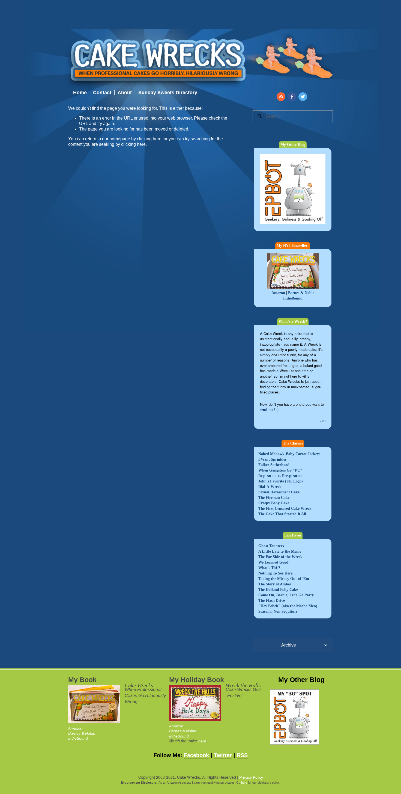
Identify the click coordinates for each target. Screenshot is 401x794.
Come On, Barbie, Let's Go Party (286, 595)
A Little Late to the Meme (279, 551)
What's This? (269, 568)
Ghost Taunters (271, 546)
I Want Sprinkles (272, 459)
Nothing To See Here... (277, 573)
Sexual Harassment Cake (279, 492)
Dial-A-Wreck (270, 487)
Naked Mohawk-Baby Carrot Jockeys (289, 454)
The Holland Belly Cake (278, 590)
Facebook (196, 755)
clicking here (149, 139)
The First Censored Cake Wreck (285, 508)
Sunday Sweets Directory (167, 92)
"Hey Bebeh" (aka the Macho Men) (287, 606)
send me (266, 410)
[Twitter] (302, 96)
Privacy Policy (251, 777)
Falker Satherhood (273, 465)
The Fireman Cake (273, 498)
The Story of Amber (274, 584)
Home (80, 92)
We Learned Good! (274, 562)
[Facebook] (292, 96)
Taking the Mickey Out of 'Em (283, 579)
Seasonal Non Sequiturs (277, 611)
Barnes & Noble (301, 293)
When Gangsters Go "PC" (280, 470)
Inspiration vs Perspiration (280, 476)
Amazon (278, 293)
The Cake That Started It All (282, 514)
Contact (102, 92)
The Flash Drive (271, 601)
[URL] (281, 96)
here (202, 741)
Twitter (223, 755)
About (125, 92)
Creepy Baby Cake (273, 503)
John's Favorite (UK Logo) (280, 481)
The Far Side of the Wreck (280, 557)
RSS (242, 755)
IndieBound (293, 298)
